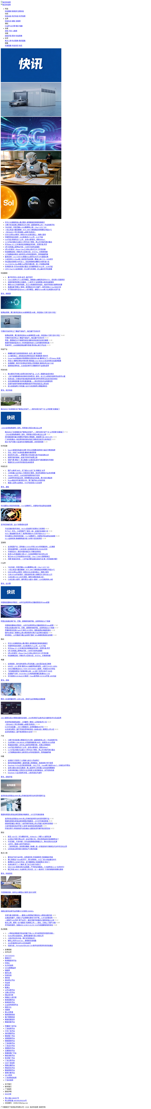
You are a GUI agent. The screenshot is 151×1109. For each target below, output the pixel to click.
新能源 (14, 11)
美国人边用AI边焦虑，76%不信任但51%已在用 (25, 483)
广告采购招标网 (10, 1077)
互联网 (18, 21)
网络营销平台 (10, 1041)
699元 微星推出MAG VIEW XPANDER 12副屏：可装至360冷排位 (31, 669)
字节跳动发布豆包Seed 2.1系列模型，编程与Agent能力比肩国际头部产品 (34, 289)
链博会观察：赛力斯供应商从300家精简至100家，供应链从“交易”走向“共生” (28, 312)
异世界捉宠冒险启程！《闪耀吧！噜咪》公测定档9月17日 (26, 722)
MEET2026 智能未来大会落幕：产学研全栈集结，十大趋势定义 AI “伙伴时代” (36, 867)
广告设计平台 (10, 1046)
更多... (3, 293)
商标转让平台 (10, 980)
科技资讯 (15, 45)
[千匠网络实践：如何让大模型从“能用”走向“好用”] (11, 888)
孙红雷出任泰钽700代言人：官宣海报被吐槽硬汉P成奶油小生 (27, 262)
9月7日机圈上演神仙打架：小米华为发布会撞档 (22, 247)
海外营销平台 (10, 1033)
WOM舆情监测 (10, 968)
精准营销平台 (10, 1070)
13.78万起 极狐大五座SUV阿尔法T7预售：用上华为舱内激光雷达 (28, 242)
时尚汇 (7, 963)
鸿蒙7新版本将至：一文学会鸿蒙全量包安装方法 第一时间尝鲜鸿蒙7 (33, 559)
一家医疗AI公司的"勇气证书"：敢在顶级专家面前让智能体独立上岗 (29, 920)
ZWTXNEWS (9, 956)
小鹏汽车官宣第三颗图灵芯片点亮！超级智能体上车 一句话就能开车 (30, 225)
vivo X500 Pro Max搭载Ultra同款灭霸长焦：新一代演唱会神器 (27, 264)
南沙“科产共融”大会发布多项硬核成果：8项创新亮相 (24, 442)
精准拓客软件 (10, 1019)
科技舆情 (19, 36)
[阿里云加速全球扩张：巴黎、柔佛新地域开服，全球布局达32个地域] (11, 617)
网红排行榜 (9, 995)
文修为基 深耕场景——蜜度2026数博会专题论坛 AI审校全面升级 (28, 915)
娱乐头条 (8, 973)
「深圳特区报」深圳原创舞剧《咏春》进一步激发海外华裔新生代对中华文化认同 (37, 846)
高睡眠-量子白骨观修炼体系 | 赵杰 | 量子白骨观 (25, 353)
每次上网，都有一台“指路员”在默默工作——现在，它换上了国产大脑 (30, 922)
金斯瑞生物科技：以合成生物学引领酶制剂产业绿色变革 (28, 366)
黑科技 (7, 978)
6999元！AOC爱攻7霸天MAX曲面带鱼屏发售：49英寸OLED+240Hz (32, 666)
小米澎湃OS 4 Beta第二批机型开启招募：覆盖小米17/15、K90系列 (29, 259)
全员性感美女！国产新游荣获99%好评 (19, 732)
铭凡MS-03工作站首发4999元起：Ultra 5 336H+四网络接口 (29, 556)
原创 (13, 36)
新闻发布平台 (10, 1002)
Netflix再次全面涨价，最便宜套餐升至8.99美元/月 (26, 936)
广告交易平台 (10, 1060)
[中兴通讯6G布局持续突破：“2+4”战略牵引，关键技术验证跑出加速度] (31, 150)
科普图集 (8, 45)
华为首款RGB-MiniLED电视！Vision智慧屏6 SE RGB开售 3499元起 (32, 676)
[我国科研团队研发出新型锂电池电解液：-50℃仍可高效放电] (11, 810)
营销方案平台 (10, 1073)
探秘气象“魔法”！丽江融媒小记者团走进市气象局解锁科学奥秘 (31, 460)
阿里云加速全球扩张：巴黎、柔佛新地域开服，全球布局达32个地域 (25, 621)
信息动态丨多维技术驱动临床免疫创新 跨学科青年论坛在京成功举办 (33, 379)
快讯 (20, 45)
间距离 (7, 1010)
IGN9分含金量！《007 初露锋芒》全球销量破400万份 (24, 727)
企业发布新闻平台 (11, 1005)
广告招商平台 (10, 1043)
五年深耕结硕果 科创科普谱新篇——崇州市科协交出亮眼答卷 (30, 381)
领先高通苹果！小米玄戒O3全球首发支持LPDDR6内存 (27, 549)
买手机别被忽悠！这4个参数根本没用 (14, 524)
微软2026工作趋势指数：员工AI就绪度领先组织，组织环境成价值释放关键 (35, 284)
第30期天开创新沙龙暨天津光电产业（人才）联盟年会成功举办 (31, 374)
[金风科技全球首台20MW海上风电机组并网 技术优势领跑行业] (11, 792)
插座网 (7, 970)
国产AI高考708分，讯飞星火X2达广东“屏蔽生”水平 (26, 470)
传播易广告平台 (10, 1026)
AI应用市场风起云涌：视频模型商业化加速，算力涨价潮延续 (30, 478)
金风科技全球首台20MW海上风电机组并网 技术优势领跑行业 (23, 796)
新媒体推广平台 (10, 1053)
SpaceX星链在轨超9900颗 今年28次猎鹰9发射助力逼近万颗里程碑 (31, 450)
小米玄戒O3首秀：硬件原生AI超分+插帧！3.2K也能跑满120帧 (30, 579)
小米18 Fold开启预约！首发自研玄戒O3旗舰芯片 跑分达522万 (30, 574)
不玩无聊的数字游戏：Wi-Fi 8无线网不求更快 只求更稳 (25, 529)
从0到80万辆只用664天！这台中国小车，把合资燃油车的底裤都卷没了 (33, 839)
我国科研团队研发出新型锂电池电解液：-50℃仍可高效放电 (22, 814)
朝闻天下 (8, 958)
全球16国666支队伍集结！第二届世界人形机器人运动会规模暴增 (31, 768)
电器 (20, 26)
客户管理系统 (10, 1017)
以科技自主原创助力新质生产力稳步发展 (22, 849)
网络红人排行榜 (10, 997)
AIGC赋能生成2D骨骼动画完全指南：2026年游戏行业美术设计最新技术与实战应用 (31, 718)
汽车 (10, 31)
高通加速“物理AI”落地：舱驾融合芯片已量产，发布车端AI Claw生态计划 (34, 287)
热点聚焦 (15, 41)
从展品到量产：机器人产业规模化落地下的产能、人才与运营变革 (29, 918)
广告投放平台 (10, 1028)
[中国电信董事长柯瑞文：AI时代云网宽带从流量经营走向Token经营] (11, 598)
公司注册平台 (10, 990)
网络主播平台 (10, 1065)
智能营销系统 (10, 1014)
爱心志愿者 (9, 1012)
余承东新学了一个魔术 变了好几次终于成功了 (24, 864)
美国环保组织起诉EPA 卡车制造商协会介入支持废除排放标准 (27, 343)
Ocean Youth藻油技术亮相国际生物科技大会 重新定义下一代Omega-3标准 (34, 358)
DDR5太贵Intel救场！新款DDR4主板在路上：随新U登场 (25, 234)
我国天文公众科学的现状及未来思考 (21, 462)
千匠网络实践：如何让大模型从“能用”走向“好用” (19, 892)
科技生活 (8, 21)
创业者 (7, 982)
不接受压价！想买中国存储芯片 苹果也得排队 (24, 551)
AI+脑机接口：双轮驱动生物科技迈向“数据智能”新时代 (28, 356)
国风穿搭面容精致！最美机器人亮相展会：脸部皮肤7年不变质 (30, 763)
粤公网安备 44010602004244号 (16, 1100)
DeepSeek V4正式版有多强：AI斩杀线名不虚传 (25, 773)
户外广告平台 (10, 1031)
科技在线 (8, 975)
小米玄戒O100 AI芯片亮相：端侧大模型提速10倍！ (26, 577)
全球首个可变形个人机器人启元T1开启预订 (23, 760)
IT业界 (7, 26)
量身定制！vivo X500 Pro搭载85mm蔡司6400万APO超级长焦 (26, 257)
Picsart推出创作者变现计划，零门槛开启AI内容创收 (26, 480)
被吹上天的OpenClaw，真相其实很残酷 (22, 941)
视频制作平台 (10, 1048)
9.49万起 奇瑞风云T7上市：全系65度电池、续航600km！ (25, 239)
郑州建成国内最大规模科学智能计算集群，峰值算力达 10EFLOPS (28, 437)
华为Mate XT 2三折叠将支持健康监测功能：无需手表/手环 (26, 244)
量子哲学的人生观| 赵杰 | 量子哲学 (20, 277)
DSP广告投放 (10, 1063)
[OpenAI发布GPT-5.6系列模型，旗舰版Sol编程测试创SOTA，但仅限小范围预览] (31, 218)
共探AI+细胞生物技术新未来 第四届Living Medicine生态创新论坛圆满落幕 (34, 361)
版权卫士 (8, 1007)
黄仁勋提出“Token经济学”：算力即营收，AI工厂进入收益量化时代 (32, 859)
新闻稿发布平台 (10, 960)
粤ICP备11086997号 (12, 1098)
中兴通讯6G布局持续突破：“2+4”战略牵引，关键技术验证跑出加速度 (26, 506)
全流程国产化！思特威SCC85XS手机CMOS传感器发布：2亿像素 (31, 547)
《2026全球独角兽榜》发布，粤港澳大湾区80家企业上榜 (21, 428)
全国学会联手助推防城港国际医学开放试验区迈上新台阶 (28, 384)
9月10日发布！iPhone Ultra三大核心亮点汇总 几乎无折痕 (25, 249)
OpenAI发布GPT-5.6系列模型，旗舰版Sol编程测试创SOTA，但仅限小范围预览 (36, 280)
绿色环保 (8, 36)
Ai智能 (14, 31)
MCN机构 (8, 1075)
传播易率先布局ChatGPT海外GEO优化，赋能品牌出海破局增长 (28, 630)
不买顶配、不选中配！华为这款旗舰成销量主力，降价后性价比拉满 (32, 841)
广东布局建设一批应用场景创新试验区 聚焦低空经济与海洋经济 (28, 439)
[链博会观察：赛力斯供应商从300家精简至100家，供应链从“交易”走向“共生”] (11, 308)
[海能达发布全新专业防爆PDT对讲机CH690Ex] (11, 907)
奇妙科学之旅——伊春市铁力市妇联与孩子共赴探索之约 (28, 455)
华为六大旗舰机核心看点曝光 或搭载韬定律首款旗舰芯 (25, 222)
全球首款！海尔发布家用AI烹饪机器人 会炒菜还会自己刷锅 (29, 664)
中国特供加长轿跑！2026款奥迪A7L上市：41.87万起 (24, 237)
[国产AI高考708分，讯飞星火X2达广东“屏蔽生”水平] (31, 184)
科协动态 (8, 16)
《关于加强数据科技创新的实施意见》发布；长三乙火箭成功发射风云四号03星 (36, 376)
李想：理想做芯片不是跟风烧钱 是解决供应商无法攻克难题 (26, 340)
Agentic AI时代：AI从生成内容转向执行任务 (24, 475)
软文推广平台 (10, 1058)
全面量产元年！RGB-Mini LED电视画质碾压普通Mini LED (29, 673)
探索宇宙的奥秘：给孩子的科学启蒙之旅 (22, 457)
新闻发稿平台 (10, 1000)
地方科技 (15, 16)
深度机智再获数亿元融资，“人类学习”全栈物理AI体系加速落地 (31, 282)
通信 (13, 21)
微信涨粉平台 (10, 1055)
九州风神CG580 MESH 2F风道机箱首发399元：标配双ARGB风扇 (31, 742)
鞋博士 (7, 987)
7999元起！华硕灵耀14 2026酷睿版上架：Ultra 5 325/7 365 (25, 227)
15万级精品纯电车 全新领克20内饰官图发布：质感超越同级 (26, 254)
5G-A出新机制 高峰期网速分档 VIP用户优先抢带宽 (23, 538)
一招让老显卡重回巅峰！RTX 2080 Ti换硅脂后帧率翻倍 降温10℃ (28, 230)
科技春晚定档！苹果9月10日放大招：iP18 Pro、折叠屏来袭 (26, 252)
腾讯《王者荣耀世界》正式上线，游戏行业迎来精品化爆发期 (23, 699)
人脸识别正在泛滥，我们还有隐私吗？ (22, 938)
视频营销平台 (10, 1038)
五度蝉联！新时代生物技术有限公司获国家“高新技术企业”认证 (31, 363)
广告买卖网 (9, 1080)
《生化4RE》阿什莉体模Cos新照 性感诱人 (20, 232)
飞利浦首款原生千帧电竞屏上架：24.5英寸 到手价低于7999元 (30, 671)
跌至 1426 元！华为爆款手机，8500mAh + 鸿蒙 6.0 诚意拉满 (29, 836)
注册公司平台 (10, 992)
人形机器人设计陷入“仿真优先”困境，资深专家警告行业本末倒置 (31, 473)
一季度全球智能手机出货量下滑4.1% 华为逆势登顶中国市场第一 (31, 933)
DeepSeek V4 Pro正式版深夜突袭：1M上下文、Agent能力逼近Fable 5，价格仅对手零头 (39, 765)
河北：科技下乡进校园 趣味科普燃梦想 (22, 452)
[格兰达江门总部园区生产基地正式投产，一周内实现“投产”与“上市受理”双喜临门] (11, 405)
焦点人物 (8, 41)
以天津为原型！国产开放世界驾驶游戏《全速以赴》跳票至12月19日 (29, 729)
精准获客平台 (10, 1022)
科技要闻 (8, 11)
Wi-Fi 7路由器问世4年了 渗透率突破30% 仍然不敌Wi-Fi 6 (25, 533)
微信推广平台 (10, 1036)
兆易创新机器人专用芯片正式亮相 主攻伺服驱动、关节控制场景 (31, 770)
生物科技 (20, 11)
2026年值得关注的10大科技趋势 (19, 943)
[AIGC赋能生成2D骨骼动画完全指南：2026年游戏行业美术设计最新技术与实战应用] (11, 714)
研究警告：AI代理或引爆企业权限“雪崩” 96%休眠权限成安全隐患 (29, 635)
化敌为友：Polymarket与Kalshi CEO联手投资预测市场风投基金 (30, 945)
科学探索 (22, 16)
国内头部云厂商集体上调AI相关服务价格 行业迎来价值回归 (26, 633)
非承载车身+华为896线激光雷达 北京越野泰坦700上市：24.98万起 (29, 266)
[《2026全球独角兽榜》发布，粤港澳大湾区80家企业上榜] (31, 81)
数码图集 (22, 41)
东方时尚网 (9, 965)
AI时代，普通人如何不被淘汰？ (19, 844)
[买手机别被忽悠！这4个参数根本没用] (11, 520)
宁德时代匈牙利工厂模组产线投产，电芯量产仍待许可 (20, 331)
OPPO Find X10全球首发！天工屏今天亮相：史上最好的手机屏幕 (28, 269)
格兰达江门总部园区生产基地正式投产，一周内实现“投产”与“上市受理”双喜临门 (30, 409)
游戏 (6, 31)
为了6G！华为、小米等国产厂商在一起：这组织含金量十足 (26, 531)
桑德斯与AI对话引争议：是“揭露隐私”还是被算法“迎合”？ (29, 862)
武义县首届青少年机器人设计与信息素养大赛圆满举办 (27, 386)
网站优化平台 (10, 1068)
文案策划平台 (10, 1050)
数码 (17, 26)
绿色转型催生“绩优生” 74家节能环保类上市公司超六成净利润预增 (29, 823)
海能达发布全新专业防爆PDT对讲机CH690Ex (17, 911)
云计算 (12, 26)
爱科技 (7, 985)
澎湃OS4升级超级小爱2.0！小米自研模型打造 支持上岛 (28, 554)
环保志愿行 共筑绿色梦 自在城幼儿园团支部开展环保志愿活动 (27, 828)
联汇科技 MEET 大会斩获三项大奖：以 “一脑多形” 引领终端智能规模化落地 (35, 869)
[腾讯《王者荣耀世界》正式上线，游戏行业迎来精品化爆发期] (11, 695)
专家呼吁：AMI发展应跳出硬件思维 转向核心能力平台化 (25, 345)
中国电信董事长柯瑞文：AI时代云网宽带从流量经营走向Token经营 (25, 602)
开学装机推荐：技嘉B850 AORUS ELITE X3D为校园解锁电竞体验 (29, 925)
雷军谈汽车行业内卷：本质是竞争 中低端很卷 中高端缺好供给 (30, 857)
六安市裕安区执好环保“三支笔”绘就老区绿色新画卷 (24, 826)
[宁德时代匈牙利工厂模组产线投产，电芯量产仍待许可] (31, 116)
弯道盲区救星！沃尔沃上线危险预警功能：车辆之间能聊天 (29, 745)
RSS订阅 (8, 1094)
